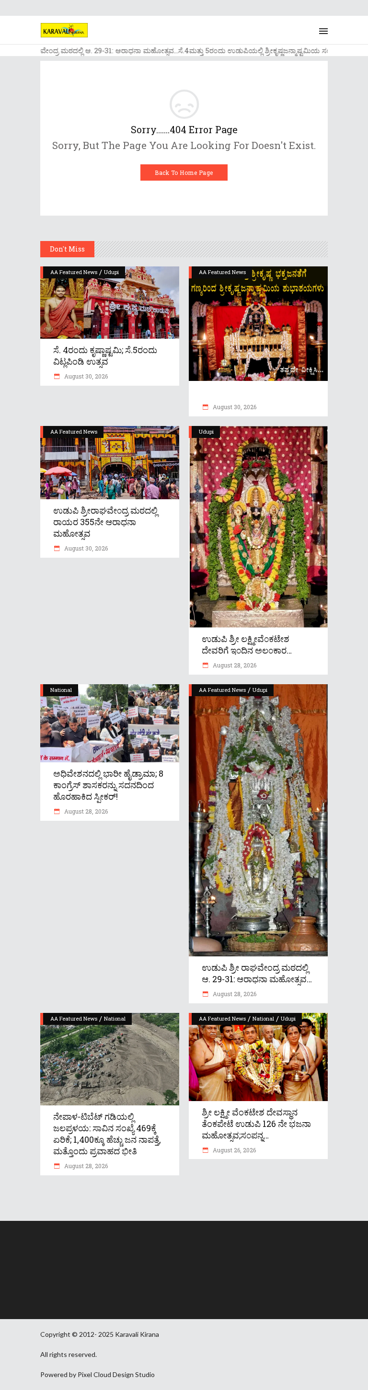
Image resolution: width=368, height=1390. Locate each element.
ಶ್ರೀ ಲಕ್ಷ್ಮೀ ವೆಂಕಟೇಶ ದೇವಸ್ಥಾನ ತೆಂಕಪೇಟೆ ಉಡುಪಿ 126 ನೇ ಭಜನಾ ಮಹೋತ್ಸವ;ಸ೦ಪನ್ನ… (256, 1123)
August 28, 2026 (233, 665)
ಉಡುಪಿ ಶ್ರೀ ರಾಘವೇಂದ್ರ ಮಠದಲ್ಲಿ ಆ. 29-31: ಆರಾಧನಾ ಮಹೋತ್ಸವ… (257, 973)
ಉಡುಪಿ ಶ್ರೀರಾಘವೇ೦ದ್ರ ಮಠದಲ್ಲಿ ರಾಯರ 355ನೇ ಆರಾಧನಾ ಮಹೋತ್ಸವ (105, 522)
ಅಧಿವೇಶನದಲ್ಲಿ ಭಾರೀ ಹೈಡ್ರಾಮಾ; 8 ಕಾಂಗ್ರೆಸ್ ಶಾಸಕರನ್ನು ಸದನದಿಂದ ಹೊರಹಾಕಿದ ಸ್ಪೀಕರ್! (108, 785)
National (61, 689)
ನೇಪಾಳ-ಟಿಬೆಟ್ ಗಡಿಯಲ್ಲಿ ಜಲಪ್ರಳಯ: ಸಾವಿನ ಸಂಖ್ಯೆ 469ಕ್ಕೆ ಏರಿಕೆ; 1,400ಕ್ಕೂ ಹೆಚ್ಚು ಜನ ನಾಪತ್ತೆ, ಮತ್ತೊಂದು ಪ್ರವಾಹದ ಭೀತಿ (107, 1134)
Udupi (111, 272)
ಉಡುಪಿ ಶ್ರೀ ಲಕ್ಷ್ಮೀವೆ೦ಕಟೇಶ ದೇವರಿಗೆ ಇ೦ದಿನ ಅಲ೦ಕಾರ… (247, 644)
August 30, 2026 (85, 376)
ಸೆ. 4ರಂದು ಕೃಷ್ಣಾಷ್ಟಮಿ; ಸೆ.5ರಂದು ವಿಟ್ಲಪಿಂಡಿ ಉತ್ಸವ (105, 355)
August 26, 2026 (233, 1150)
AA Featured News (73, 272)
